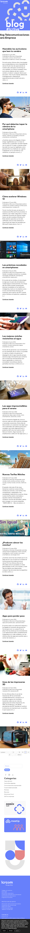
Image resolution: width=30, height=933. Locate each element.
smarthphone (6, 416)
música (17, 59)
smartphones (6, 277)
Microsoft (24, 205)
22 (9, 754)
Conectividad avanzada (10, 787)
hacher (4, 135)
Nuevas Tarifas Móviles (13, 475)
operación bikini (20, 622)
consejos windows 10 (15, 205)
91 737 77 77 (5, 916)
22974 (10, 918)
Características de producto (9, 896)
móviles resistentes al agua (15, 345)
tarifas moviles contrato (14, 482)
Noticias (12, 479)
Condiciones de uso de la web (9, 905)
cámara (24, 134)
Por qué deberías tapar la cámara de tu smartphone (14, 126)
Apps (11, 415)
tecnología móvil (15, 554)
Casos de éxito (8, 781)
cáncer (20, 551)
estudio (24, 551)
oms (19, 553)
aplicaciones (5, 415)
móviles (4, 481)
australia (24, 550)
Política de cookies (6, 906)
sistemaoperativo (7, 207)
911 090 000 (9, 909)
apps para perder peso (8, 622)
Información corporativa (7, 893)
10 (13, 752)
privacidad (15, 135)
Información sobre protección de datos (11, 903)
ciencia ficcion (17, 57)
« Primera (3, 752)
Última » (19, 754)
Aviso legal (4, 891)
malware (9, 135)
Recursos (12, 56)
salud (22, 553)
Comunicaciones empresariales (12, 785)
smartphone (13, 137)
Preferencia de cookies (7, 908)
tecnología (23, 59)
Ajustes (17, 930)
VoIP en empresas (9, 796)
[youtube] (12, 775)
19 (22, 752)
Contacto (5, 914)
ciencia (11, 57)
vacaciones (14, 416)
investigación (6, 553)
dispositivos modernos (8, 59)
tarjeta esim (13, 277)
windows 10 (16, 207)
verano (12, 346)
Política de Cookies (12, 928)
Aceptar (4, 930)
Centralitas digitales (9, 783)
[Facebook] (5, 775)
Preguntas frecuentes (7, 897)
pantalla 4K (12, 275)
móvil (22, 415)
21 (28, 752)
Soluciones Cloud (9, 794)
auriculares (5, 57)
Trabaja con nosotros (7, 890)
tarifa (8, 481)
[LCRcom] (4, 2)
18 (19, 752)
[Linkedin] (9, 775)
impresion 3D (6, 691)
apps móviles (16, 415)
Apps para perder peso (13, 616)
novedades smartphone (13, 274)
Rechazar (11, 930)
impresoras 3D (14, 691)
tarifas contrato (15, 481)
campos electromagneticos (9, 551)
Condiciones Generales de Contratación (11, 894)
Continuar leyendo (8, 83)
